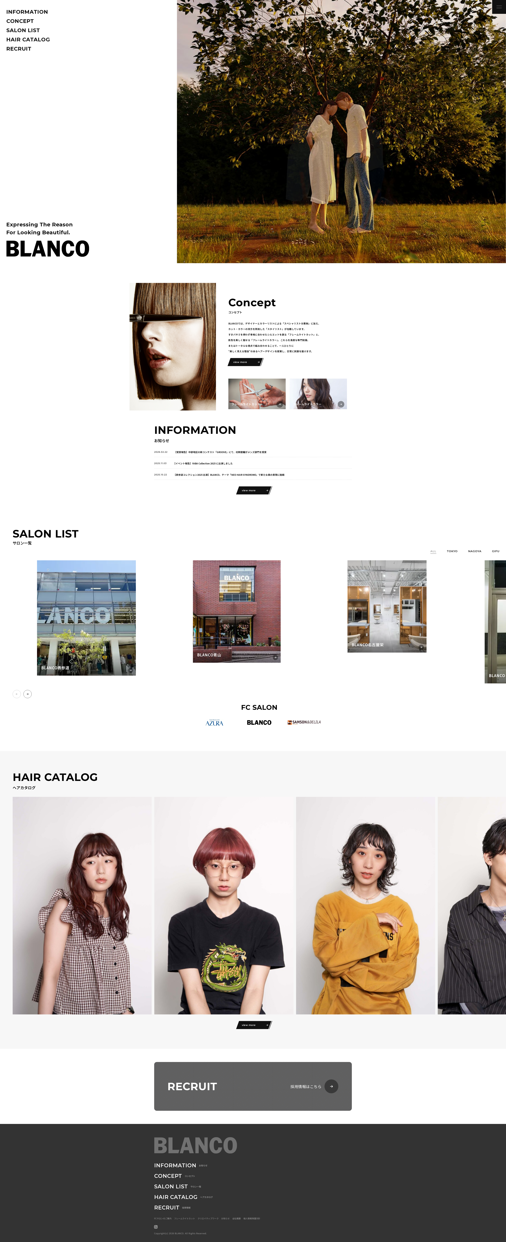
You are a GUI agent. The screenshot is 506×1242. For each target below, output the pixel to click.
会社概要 (236, 1218)
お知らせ (225, 1218)
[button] (27, 694)
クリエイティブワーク (208, 1218)
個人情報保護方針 (251, 1218)
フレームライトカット (184, 1218)
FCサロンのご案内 (162, 1218)
